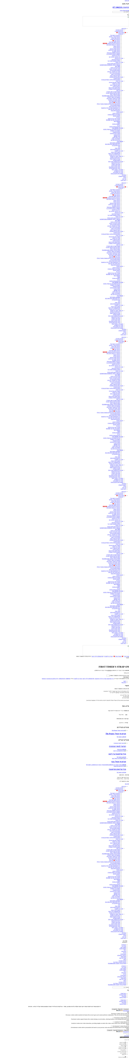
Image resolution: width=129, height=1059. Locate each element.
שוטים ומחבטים (116, 132)
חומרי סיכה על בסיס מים (114, 167)
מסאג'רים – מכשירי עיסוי (117, 169)
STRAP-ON (62, 678)
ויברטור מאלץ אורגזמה (115, 48)
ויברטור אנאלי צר (116, 51)
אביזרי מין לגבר (119, 90)
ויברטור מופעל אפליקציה (114, 42)
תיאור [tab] (124, 681)
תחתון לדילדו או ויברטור (114, 154)
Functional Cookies (118, 1017)
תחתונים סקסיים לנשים (114, 126)
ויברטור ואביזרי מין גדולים (114, 50)
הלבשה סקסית (119, 112)
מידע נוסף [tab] (124, 682)
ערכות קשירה (117, 134)
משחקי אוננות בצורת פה (114, 101)
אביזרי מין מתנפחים (118, 171)
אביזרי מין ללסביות (119, 150)
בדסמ (124, 959)
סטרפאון (44, 678)
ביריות (118, 125)
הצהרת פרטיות (122, 994)
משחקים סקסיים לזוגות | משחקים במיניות (110, 79)
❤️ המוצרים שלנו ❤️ (121, 32)
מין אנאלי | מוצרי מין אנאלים (116, 156)
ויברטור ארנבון (116, 46)
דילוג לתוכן (126, 1035)
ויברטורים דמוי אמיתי (115, 39)
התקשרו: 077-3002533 (121, 7)
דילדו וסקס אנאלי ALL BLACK (112, 144)
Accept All (114, 1009)
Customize (126, 1009)
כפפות (118, 122)
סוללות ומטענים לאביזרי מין (114, 61)
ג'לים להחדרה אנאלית (115, 157)
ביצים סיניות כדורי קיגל (115, 73)
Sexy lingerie (117, 121)
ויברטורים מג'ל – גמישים (114, 36)
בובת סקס (123, 951)
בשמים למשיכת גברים (115, 70)
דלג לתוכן (127, 0)
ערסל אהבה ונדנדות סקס (114, 87)
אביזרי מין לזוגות (119, 81)
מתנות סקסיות (117, 78)
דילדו (125, 950)
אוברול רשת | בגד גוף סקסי (114, 118)
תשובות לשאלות (122, 176)
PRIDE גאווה (120, 141)
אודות (124, 177)
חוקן (119, 146)
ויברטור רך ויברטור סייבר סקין (113, 44)
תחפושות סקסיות (116, 124)
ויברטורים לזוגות (116, 86)
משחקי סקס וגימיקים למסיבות (116, 77)
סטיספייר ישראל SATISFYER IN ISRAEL (110, 65)
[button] (124, 1037)
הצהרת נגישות (123, 997)
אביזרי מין (125, 940)
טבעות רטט (123, 947)
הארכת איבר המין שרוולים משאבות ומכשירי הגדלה (108, 104)
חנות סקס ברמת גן (119, 31)
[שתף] (125, 1033)
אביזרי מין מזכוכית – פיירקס (114, 71)
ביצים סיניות (123, 954)
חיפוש (127, 12)
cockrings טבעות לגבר (115, 142)
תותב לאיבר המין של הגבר (114, 109)
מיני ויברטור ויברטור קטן (114, 57)
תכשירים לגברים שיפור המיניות (113, 93)
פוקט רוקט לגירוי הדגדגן (114, 69)
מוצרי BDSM (117, 136)
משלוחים (124, 175)
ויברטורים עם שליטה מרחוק (113, 63)
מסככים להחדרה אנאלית (114, 89)
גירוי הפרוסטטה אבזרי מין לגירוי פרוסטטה (110, 108)
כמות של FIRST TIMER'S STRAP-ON (119, 675)
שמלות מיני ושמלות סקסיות (114, 114)
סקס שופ (127, 784)
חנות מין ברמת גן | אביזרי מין (119, 962)
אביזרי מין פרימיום (119, 58)
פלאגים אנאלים (116, 160)
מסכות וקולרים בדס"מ (115, 133)
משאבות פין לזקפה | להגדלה (113, 97)
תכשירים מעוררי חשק (115, 75)
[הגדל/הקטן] (128, 1033)
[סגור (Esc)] (124, 1033)
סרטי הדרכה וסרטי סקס (114, 106)
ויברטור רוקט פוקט (121, 955)
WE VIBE (117, 66)
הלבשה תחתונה (116, 116)
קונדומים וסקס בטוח (115, 110)
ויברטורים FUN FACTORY (113, 52)
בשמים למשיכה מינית (115, 105)
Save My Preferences (118, 1030)
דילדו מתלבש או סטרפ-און (52, 678)
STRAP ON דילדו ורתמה (114, 153)
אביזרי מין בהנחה (116, 83)
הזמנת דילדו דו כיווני (115, 152)
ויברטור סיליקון (116, 47)
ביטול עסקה (123, 993)
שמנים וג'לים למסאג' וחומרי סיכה (115, 161)
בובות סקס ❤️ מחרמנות (114, 102)
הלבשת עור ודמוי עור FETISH (113, 120)
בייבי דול (118, 117)
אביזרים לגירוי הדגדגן (115, 67)
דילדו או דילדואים (116, 55)
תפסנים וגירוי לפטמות (115, 130)
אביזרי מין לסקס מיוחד (118, 172)
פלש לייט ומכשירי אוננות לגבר (113, 98)
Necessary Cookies (115, 1013)
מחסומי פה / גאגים (116, 138)
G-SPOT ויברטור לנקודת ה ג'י (113, 54)
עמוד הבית (126, 656)
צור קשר (124, 179)
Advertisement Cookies (117, 1026)
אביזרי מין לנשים (119, 62)
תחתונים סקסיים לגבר (115, 149)
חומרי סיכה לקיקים (115, 165)
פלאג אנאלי (123, 956)
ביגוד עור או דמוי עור (115, 140)
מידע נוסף (119, 749)
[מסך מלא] (127, 1033)
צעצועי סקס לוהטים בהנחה (117, 173)
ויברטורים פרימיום (116, 59)
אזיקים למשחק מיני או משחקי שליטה (111, 129)
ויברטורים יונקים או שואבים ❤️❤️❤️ (111, 43)
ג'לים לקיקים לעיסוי (115, 163)
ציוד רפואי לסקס (116, 137)
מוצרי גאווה (117, 148)
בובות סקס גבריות (116, 145)
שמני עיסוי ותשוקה (116, 164)
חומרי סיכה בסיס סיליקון (114, 168)
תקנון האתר (123, 180)
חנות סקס (124, 28)
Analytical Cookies (118, 1022)
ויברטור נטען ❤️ (116, 40)
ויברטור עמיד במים (115, 38)
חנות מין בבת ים (119, 29)
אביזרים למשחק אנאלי (115, 158)
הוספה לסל (126, 677)
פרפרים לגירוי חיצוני (115, 74)
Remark (126, 1017)
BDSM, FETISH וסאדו (117, 128)
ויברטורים (121, 34)
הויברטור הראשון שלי (115, 35)
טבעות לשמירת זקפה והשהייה (113, 91)
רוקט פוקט (124, 942)
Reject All (120, 1009)
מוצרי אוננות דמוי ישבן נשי (114, 99)
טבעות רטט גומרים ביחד (114, 82)
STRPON (67, 678)
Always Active (124, 1013)
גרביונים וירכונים (116, 113)
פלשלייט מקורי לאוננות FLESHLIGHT (111, 95)
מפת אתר (124, 996)
